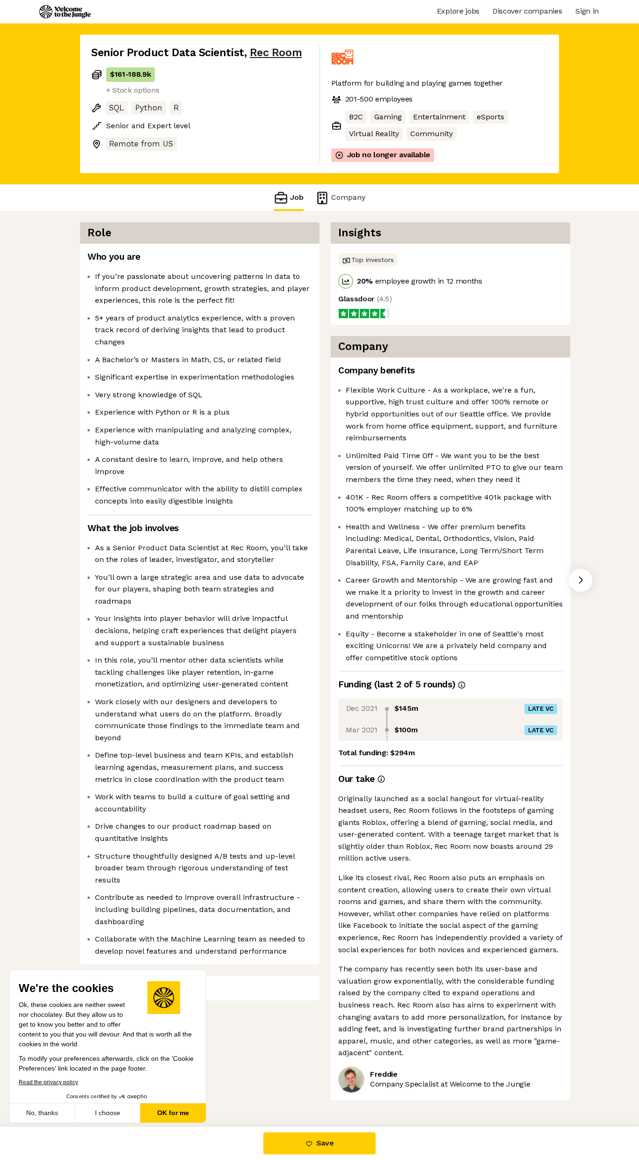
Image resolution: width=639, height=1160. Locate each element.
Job (297, 197)
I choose (107, 1112)
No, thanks (42, 1112)
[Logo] (65, 11)
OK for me (173, 1112)
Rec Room (276, 52)
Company (348, 197)
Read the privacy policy (48, 1082)
